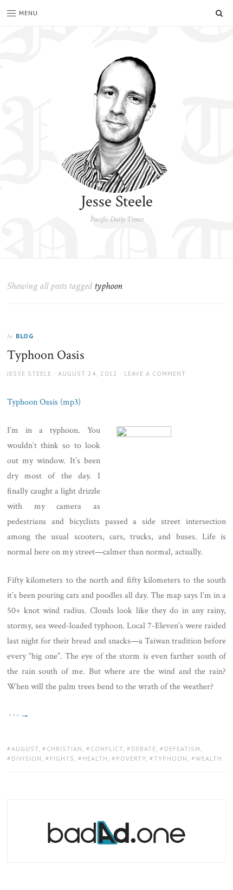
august (24, 748)
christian (64, 748)
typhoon (170, 758)
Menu (28, 13)
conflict (106, 748)
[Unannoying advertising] (116, 833)
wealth (209, 758)
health (95, 758)
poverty (131, 758)
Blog (25, 336)
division (26, 758)
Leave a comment (155, 373)
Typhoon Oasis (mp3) (44, 402)
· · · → (18, 715)
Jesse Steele (117, 201)
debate (143, 748)
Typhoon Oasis (45, 354)
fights (62, 758)
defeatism (182, 748)
